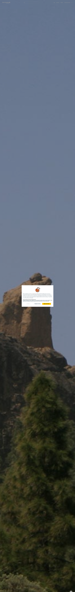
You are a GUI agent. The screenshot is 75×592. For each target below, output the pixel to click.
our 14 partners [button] (33, 293)
